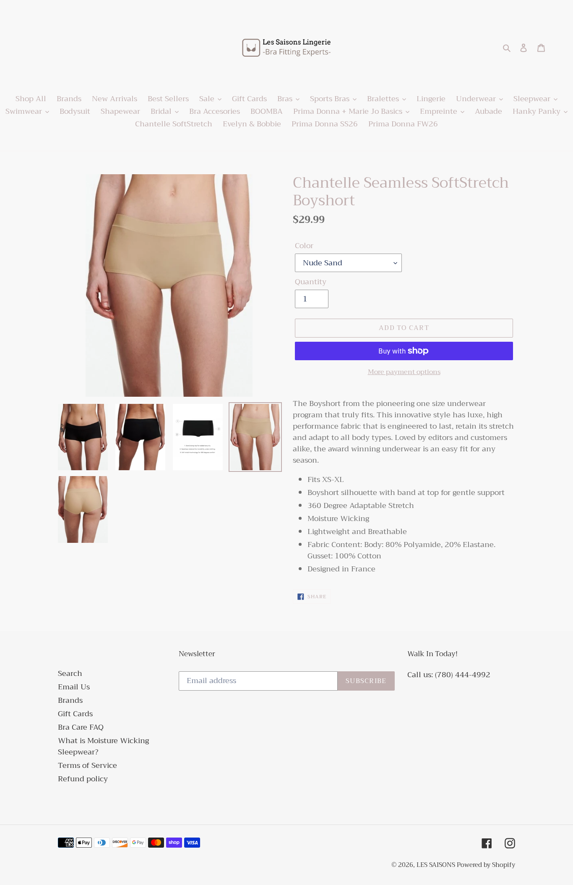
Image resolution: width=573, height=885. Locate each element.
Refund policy (83, 779)
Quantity (310, 282)
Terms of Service (87, 765)
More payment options (404, 372)
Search (70, 673)
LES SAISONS (437, 864)
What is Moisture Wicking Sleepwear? (103, 746)
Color (304, 245)
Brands (70, 700)
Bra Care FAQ (81, 727)
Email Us (74, 687)
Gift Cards (75, 713)
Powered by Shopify (486, 864)
